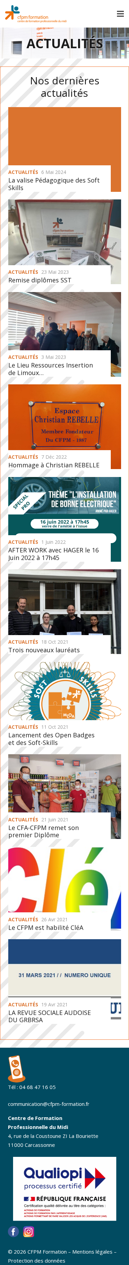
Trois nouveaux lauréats (44, 650)
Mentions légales (92, 1251)
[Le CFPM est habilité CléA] (64, 889)
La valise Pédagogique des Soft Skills (54, 184)
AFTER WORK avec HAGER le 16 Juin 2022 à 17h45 (53, 554)
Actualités (23, 172)
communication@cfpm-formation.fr (48, 1103)
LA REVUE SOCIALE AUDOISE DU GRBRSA (49, 1016)
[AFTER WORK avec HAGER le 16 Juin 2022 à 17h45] (64, 519)
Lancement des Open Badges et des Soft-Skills (51, 739)
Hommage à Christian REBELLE (53, 465)
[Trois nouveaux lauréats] (64, 611)
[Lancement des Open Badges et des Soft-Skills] (64, 704)
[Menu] (120, 13)
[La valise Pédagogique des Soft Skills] (64, 163)
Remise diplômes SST (40, 280)
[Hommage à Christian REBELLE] (64, 426)
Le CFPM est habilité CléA (45, 927)
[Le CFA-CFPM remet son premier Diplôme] (64, 796)
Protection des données (36, 1260)
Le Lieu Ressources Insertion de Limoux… (50, 369)
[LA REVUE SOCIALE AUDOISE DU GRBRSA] (64, 981)
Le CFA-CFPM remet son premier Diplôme (43, 831)
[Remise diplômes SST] (64, 241)
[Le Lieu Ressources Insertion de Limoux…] (64, 334)
